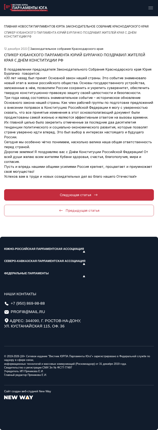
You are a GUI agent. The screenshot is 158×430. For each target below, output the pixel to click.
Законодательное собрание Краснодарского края (66, 48)
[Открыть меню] (151, 8)
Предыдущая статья (82, 210)
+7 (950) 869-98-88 (28, 303)
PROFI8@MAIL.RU (28, 312)
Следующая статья (75, 195)
